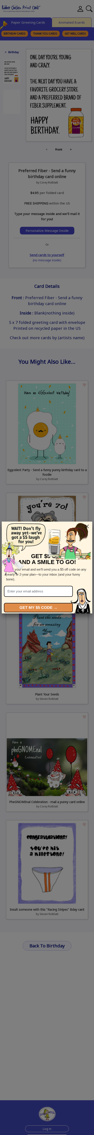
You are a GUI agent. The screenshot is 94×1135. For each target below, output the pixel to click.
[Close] (87, 526)
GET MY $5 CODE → (38, 607)
